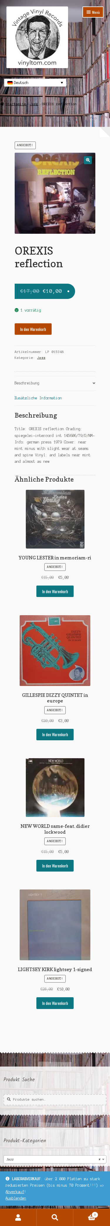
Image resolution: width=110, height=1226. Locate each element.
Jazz (34, 104)
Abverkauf (15, 1192)
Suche (55, 1217)
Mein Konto (18, 1217)
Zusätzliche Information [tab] (38, 398)
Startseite (16, 104)
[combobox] (55, 1159)
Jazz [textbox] (53, 1159)
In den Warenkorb (33, 329)
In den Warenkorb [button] (55, 591)
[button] (88, 160)
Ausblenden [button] (16, 1198)
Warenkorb (84, 1213)
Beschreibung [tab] (27, 383)
